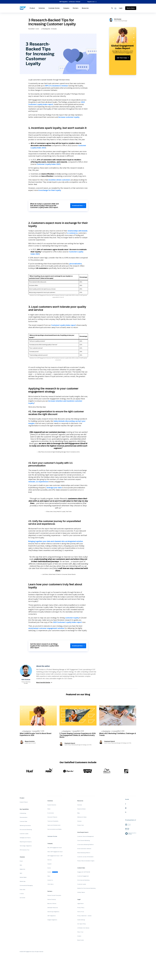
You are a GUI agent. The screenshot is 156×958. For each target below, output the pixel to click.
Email (21, 861)
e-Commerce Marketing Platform (85, 844)
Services (49, 859)
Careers (52, 872)
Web (21, 865)
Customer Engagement (83, 876)
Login (120, 8)
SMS (21, 873)
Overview (79, 805)
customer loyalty (72, 618)
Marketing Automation (25, 825)
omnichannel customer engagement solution (46, 628)
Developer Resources (52, 907)
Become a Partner (51, 903)
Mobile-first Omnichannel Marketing (86, 888)
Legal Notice (80, 903)
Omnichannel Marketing (26, 829)
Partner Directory (51, 899)
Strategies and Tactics (25, 837)
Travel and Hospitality (52, 821)
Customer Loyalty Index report (63, 325)
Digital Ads (22, 869)
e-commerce (72, 233)
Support (49, 864)
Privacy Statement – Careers (84, 915)
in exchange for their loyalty (49, 190)
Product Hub (80, 825)
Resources (85, 8)
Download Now (77, 205)
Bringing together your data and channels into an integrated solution (55, 541)
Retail (48, 809)
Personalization (23, 817)
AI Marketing (23, 813)
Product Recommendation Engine (85, 860)
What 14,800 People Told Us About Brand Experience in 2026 (35, 734)
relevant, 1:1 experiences (38, 482)
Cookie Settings (81, 919)
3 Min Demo (50, 884)
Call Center (22, 897)
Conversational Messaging (26, 885)
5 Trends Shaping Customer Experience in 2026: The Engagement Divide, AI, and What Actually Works (77, 735)
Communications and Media (54, 829)
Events (49, 868)
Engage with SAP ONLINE (83, 872)
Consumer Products (52, 817)
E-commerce (50, 813)
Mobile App (22, 881)
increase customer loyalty (68, 117)
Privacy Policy (80, 907)
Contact (79, 936)
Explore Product (24, 802)
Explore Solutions (51, 805)
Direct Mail (22, 889)
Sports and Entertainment (53, 825)
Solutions (42, 8)
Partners (75, 8)
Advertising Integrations (53, 911)
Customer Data (23, 821)
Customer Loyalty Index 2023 (48, 164)
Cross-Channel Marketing (83, 840)
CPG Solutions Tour (24, 850)
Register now (91, 1)
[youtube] (130, 808)
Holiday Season (81, 892)
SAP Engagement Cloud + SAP (54, 855)
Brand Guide (80, 940)
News (48, 876)
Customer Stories (54, 8)
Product (32, 8)
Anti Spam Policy (81, 923)
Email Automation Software (84, 848)
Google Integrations (52, 919)
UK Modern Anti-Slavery (83, 928)
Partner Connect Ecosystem (54, 895)
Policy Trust (80, 932)
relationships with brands (77, 231)
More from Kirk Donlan (43, 682)
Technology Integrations (26, 845)
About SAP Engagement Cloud (54, 851)
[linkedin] (130, 812)
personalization (75, 264)
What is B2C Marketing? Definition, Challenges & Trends (117, 734)
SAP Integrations (51, 915)
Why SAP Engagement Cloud (54, 847)
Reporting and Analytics (26, 841)
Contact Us (50, 880)
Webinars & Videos (81, 817)
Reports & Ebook (81, 809)
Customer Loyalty (24, 833)
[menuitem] (115, 8)
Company (66, 8)
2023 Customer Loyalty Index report (67, 622)
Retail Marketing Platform (83, 852)
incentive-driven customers (59, 180)
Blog (78, 813)
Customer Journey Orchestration (85, 856)
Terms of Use (80, 911)
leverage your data (54, 488)
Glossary (79, 821)
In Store (22, 893)
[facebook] (130, 804)
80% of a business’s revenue (56, 86)
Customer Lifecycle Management (85, 836)
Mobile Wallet (23, 877)
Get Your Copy (122, 58)
